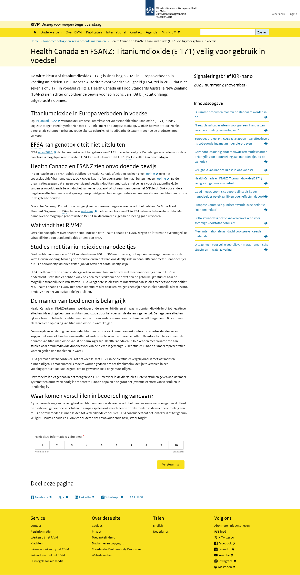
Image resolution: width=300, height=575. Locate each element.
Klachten (37, 543)
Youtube (235, 555)
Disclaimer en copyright (107, 543)
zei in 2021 (47, 152)
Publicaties (94, 32)
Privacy (96, 531)
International (116, 32)
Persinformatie (41, 531)
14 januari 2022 (48, 121)
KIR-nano (242, 76)
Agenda (152, 32)
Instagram (236, 561)
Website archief (102, 555)
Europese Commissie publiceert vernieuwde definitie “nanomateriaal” (230, 207)
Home (34, 32)
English (293, 14)
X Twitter (235, 537)
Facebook (236, 543)
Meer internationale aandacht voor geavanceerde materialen (228, 233)
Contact (136, 32)
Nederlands (278, 14)
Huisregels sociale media (47, 561)
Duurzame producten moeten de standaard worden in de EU (231, 114)
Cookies (97, 525)
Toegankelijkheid (103, 537)
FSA (64, 211)
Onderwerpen (51, 32)
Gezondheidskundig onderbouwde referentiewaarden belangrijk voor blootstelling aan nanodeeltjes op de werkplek (231, 157)
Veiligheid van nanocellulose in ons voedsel (224, 170)
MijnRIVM (172, 32)
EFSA (37, 144)
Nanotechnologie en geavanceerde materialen (74, 41)
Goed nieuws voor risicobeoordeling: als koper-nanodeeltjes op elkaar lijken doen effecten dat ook (229, 194)
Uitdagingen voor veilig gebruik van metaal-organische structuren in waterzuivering (231, 247)
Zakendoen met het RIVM (48, 555)
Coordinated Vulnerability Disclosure (116, 549)
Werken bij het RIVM (44, 537)
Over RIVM (74, 32)
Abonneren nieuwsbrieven (232, 525)
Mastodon (236, 567)
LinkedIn (235, 549)
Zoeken (262, 32)
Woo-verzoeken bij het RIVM (50, 549)
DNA (129, 157)
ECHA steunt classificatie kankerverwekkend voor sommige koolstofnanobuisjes (227, 220)
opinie (152, 174)
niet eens (89, 211)
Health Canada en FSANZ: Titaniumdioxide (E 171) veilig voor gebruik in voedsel (228, 180)
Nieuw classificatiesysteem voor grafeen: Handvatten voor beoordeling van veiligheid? (230, 127)
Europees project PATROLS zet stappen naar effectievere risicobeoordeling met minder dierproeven (232, 141)
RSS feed (220, 531)
